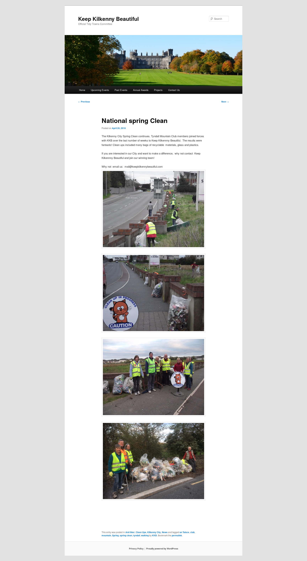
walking (145, 535)
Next (225, 101)
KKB (154, 535)
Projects (158, 90)
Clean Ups (141, 532)
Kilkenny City (154, 532)
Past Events (121, 90)
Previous (84, 101)
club (192, 532)
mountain (106, 535)
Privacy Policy (136, 548)
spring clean (126, 535)
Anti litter (130, 532)
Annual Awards (141, 90)
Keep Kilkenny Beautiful (108, 18)
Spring (115, 535)
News (165, 532)
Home (82, 90)
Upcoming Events (100, 90)
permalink (177, 535)
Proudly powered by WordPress (162, 548)
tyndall (136, 535)
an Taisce (184, 532)
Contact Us (174, 90)
